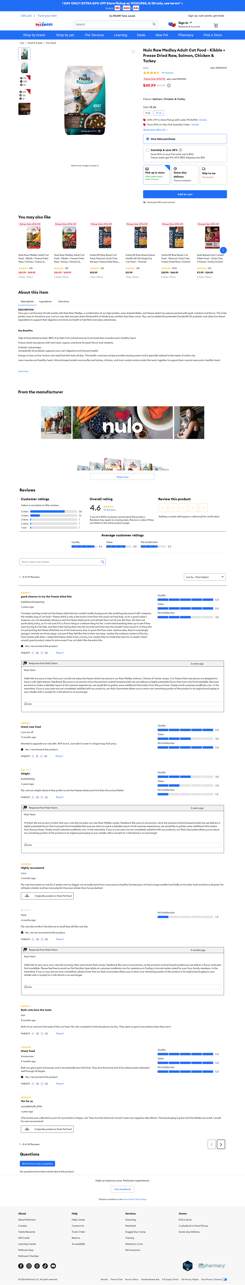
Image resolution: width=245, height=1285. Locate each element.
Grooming (130, 1219)
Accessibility (78, 1243)
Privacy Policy (132, 1279)
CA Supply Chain (170, 1279)
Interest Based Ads (150, 1279)
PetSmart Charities (28, 1256)
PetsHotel (130, 1225)
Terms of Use (116, 1279)
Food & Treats (35, 42)
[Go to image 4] (24, 95)
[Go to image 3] (24, 81)
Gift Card (26, 15)
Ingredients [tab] (45, 301)
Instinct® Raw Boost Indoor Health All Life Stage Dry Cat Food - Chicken (140, 258)
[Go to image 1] (24, 53)
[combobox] (116, 24)
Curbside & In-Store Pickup (193, 1225)
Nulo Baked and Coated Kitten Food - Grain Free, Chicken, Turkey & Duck (210, 258)
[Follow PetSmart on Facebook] (21, 1266)
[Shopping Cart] (220, 26)
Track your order (47, 15)
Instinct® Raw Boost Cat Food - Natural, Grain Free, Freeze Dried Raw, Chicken (175, 258)
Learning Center (27, 1243)
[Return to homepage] (44, 24)
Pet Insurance (132, 1250)
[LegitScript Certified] (188, 1266)
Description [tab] (27, 301)
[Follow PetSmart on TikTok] (45, 1266)
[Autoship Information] (180, 150)
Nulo (145, 67)
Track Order (78, 1231)
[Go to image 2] (24, 67)
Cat (22, 42)
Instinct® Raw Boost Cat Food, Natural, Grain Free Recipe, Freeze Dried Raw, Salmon (104, 258)
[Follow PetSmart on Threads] (37, 1266)
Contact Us (78, 1225)
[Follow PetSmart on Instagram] (29, 1266)
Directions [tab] (63, 301)
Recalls (104, 1279)
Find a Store (185, 1219)
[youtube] (53, 1266)
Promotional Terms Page (134, 1199)
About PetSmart (27, 1219)
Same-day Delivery (189, 1231)
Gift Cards (23, 1237)
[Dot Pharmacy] (212, 1266)
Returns (76, 1237)
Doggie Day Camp (135, 1231)
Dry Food (51, 42)
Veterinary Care (134, 1243)
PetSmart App (26, 1250)
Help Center (78, 1219)
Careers (22, 1225)
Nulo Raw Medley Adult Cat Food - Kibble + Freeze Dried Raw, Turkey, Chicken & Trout (69, 258)
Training (129, 1237)
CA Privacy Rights (190, 1279)
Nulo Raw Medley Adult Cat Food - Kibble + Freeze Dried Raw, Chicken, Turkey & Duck (34, 258)
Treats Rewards (26, 1231)
